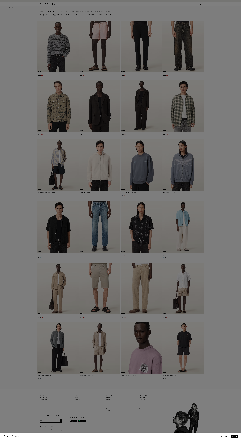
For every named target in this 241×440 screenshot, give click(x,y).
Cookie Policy (39, 437)
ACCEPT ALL (235, 436)
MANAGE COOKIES (224, 436)
